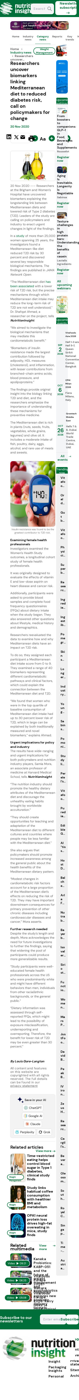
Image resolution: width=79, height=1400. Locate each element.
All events (62, 457)
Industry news (28, 38)
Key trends (70, 38)
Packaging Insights (57, 1369)
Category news (43, 38)
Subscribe (72, 1319)
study (20, 236)
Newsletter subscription (68, 5)
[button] (32, 1107)
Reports (57, 36)
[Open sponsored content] (39, 29)
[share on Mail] (23, 138)
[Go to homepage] (38, 1359)
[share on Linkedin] (9, 138)
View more (43, 1151)
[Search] (50, 9)
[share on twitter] (16, 138)
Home (15, 36)
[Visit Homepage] (19, 16)
